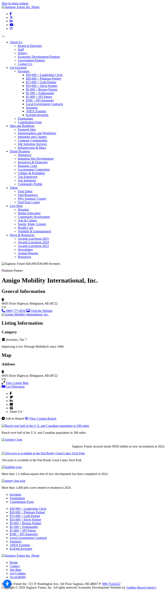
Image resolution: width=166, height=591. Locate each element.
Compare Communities (32, 140)
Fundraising (25, 118)
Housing (23, 209)
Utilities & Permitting (31, 173)
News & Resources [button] (22, 235)
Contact (15, 566)
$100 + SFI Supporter (40, 100)
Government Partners (31, 60)
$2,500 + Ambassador (40, 93)
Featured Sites (27, 129)
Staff (21, 49)
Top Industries (27, 180)
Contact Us (25, 64)
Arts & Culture (27, 220)
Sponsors (32, 107)
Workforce (24, 155)
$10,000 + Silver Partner (41, 86)
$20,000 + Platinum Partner (43, 78)
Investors (23, 71)
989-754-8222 (111, 584)
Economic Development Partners (39, 56)
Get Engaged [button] (18, 67)
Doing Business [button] (20, 151)
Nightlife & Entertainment (34, 231)
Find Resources (28, 195)
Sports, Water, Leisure (32, 224)
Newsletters (25, 249)
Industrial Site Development (35, 158)
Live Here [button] (16, 206)
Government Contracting (34, 169)
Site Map (15, 569)
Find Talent (25, 191)
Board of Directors (30, 45)
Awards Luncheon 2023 (33, 246)
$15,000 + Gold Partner (41, 82)
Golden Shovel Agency (141, 587)
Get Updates (18, 573)
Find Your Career (29, 202)
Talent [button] (14, 187)
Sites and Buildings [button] (22, 126)
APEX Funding (36, 111)
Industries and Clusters (32, 136)
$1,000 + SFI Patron (39, 96)
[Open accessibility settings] (7, 584)
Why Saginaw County (32, 198)
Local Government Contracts (44, 104)
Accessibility (18, 577)
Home (14, 562)
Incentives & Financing (33, 162)
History (22, 53)
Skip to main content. (15, 3)
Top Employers (27, 176)
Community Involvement (34, 216)
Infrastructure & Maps (32, 147)
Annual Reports (28, 253)
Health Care (25, 227)
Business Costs (27, 166)
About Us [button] (16, 42)
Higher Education (29, 213)
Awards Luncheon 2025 (33, 238)
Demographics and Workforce (37, 133)
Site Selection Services (32, 144)
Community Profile (30, 184)
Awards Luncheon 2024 (33, 242)
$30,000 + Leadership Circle (44, 75)
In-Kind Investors (37, 115)
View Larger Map (17, 383)
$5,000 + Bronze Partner (41, 89)
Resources (24, 257)
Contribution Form (30, 122)
